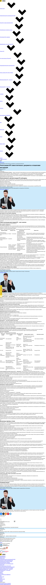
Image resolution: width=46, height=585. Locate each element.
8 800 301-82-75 (2, 557)
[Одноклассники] (6, 514)
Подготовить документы (4, 189)
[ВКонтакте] (1, 514)
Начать (1, 542)
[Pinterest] (8, 514)
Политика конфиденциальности (5, 584)
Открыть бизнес (2, 489)
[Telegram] (10, 514)
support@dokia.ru (2, 556)
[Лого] (2, 1)
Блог (1, 161)
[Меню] (1, 160)
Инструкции (2, 162)
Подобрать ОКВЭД (3, 272)
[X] (3, 514)
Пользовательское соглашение (5, 583)
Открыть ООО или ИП (3, 159)
